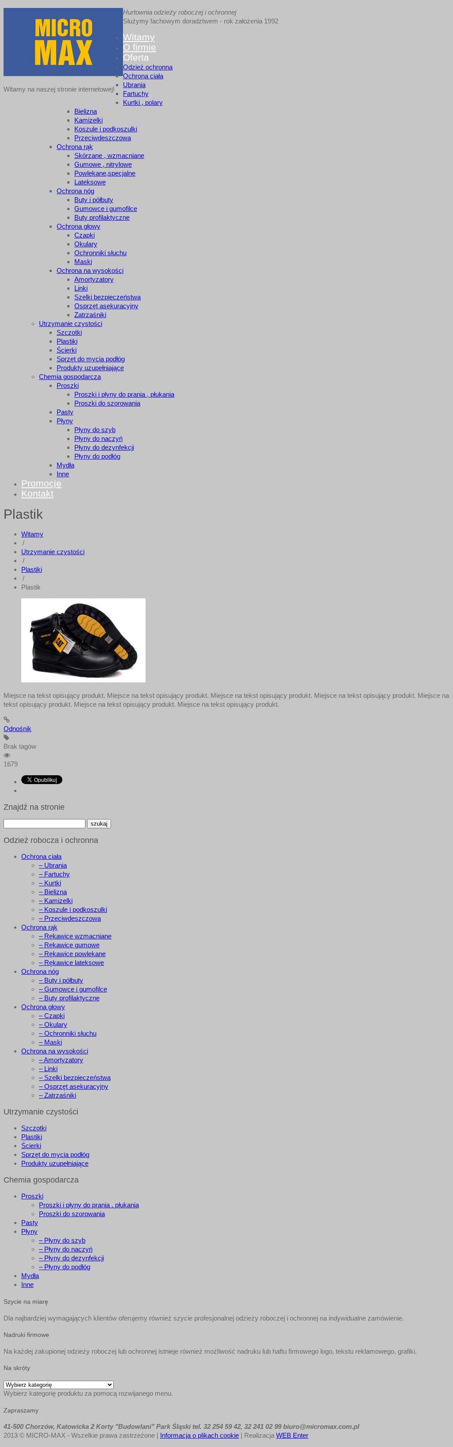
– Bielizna (53, 892)
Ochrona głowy (78, 226)
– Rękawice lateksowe (71, 962)
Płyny (65, 421)
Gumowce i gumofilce (105, 208)
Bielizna (85, 111)
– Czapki (52, 1015)
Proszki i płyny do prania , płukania (124, 394)
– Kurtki (50, 883)
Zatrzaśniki (90, 314)
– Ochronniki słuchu (67, 1033)
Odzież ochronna (148, 67)
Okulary (85, 244)
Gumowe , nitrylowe (103, 164)
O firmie (139, 47)
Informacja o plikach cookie (199, 1435)
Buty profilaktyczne (102, 217)
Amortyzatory (94, 279)
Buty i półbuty (93, 199)
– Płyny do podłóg (64, 1267)
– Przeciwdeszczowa (70, 918)
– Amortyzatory (61, 1060)
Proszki (68, 385)
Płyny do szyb (94, 429)
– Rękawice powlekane (72, 953)
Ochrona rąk (75, 146)
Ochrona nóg (75, 191)
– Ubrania (53, 865)
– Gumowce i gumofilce (73, 989)
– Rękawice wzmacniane (75, 936)
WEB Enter (292, 1435)
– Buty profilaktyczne (69, 998)
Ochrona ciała (143, 76)
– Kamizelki (56, 900)
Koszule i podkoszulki (105, 129)
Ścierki (67, 350)
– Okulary (53, 1024)
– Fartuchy (54, 874)
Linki (81, 288)
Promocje (41, 483)
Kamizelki (88, 120)
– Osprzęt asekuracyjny (73, 1086)
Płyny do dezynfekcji (104, 447)
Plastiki (67, 341)
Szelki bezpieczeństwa (107, 297)
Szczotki (69, 332)
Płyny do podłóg (97, 456)
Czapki (84, 235)
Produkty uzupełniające (90, 367)
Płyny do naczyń (98, 438)
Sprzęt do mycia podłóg (91, 359)
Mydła (65, 465)
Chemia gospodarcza (70, 376)
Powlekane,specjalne (104, 173)
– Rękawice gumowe (69, 945)
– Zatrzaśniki (57, 1095)
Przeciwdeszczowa (102, 138)
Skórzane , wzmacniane (109, 155)
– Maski (50, 1042)
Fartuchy (136, 93)
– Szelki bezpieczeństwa (75, 1077)
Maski (83, 261)
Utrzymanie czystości (70, 323)
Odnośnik (17, 728)
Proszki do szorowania (107, 403)
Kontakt (37, 493)
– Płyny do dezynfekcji (71, 1258)
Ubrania (134, 84)
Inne (63, 474)
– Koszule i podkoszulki (73, 909)
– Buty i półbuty (61, 980)
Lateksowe (90, 182)
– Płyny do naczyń (65, 1249)
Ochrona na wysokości (90, 270)
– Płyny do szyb (62, 1240)
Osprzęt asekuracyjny (106, 306)
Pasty (65, 412)
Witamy (139, 37)
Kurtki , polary (143, 102)
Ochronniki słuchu (100, 252)
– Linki (48, 1068)
